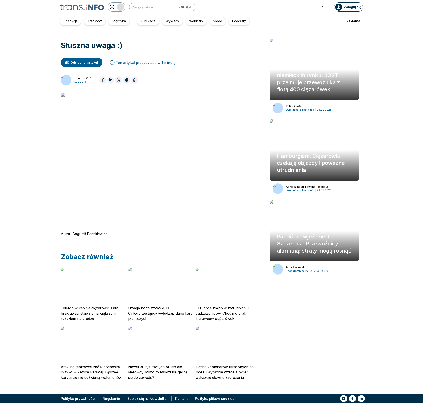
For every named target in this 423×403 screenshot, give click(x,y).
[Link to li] (361, 398)
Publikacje (148, 21)
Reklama (353, 21)
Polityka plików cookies (214, 398)
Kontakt (181, 398)
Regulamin (111, 398)
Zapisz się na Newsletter (147, 398)
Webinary (196, 21)
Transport (95, 21)
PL (322, 7)
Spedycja (71, 21)
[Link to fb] (352, 398)
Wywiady (172, 21)
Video (217, 21)
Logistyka (119, 21)
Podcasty (239, 21)
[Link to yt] (343, 398)
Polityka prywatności (78, 398)
